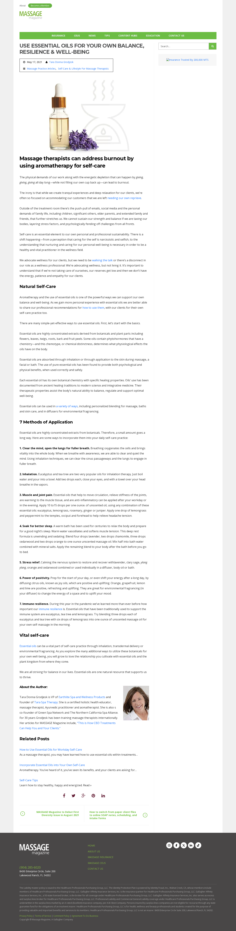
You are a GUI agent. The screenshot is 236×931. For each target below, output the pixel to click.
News (92, 35)
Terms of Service (43, 915)
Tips (107, 35)
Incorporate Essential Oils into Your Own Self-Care (52, 765)
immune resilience (50, 609)
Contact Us (176, 35)
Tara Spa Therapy (46, 702)
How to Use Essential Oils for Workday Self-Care (51, 750)
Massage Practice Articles (41, 68)
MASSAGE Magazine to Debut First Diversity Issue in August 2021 (57, 813)
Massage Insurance (100, 857)
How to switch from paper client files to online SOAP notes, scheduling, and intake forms (113, 815)
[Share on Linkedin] (103, 795)
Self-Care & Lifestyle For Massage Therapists (83, 68)
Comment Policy (61, 915)
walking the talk (102, 260)
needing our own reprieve (124, 198)
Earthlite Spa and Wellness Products (82, 697)
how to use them (93, 308)
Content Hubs (127, 35)
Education (153, 35)
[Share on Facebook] (64, 795)
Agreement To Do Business (85, 915)
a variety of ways (67, 406)
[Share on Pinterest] (93, 795)
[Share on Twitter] (73, 795)
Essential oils (28, 646)
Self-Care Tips (29, 780)
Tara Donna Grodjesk (61, 62)
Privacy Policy (26, 915)
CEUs (77, 35)
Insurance (58, 35)
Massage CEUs (97, 863)
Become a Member (40, 5)
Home (91, 845)
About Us (94, 851)
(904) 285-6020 (30, 867)
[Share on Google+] (83, 795)
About (23, 5)
